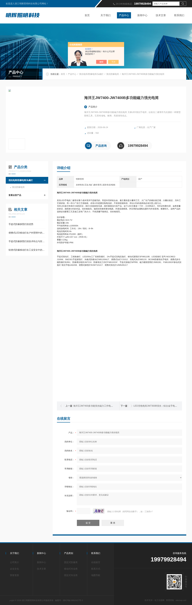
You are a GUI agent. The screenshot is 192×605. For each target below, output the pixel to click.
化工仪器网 (159, 600)
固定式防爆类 (71, 562)
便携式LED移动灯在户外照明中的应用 (27, 233)
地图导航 (95, 575)
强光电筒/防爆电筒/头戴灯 (91, 74)
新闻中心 (142, 15)
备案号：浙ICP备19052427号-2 (69, 600)
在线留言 (95, 562)
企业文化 (14, 569)
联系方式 (95, 569)
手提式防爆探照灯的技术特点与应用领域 (27, 241)
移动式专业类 (71, 569)
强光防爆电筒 (112, 74)
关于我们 (105, 15)
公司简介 (14, 562)
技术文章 (161, 15)
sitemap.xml (181, 600)
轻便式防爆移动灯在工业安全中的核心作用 (27, 250)
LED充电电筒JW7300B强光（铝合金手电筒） (156, 406)
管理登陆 (170, 600)
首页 (87, 15)
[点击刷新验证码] (98, 511)
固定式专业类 (71, 575)
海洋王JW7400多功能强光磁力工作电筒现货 (95, 406)
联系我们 (179, 15)
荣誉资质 (14, 575)
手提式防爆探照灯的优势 (21, 224)
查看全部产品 (15, 195)
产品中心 (124, 15)
